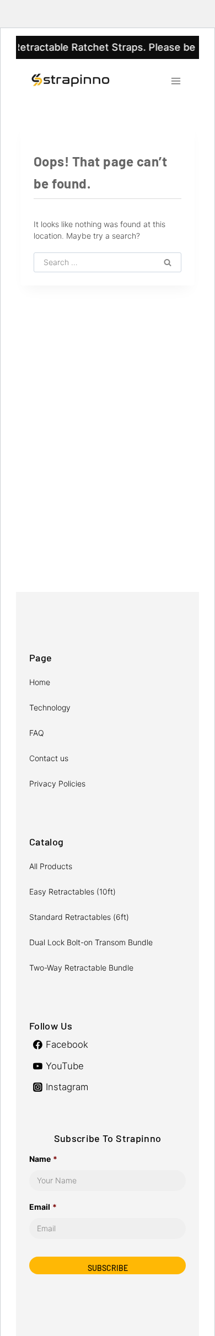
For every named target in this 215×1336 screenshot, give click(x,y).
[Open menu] (175, 80)
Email (43, 1206)
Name (43, 1158)
